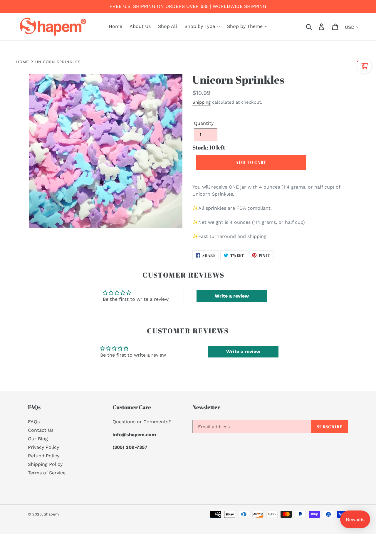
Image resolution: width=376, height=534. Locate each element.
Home (22, 62)
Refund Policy (43, 456)
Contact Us (40, 430)
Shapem (51, 514)
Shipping (201, 102)
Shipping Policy (45, 464)
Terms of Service (47, 473)
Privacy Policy (43, 447)
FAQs (34, 421)
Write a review (232, 296)
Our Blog (38, 438)
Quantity (204, 123)
